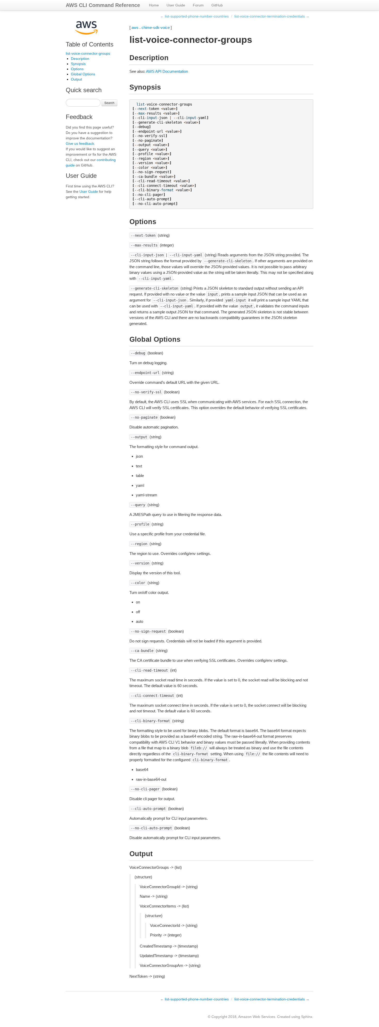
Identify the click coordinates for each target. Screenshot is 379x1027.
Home (154, 5)
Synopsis (78, 64)
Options (77, 69)
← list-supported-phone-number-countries (194, 16)
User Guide (176, 5)
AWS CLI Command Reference (103, 5)
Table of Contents (89, 44)
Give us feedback (80, 143)
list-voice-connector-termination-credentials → (271, 16)
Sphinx (306, 1017)
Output (76, 79)
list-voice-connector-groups (88, 53)
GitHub (217, 5)
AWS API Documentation (167, 71)
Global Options (83, 74)
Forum (198, 5)
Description (80, 59)
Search (109, 102)
